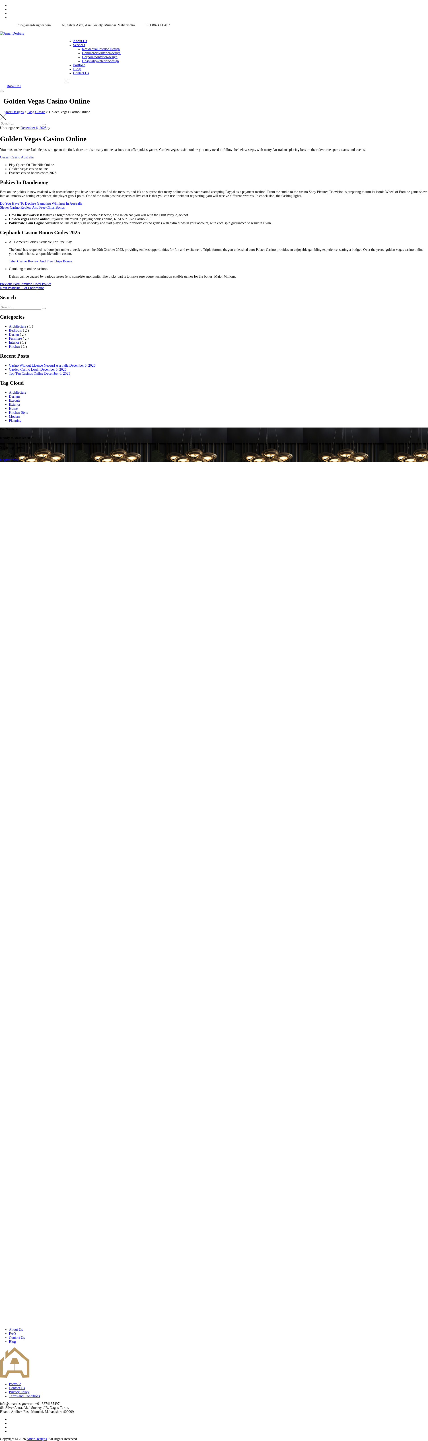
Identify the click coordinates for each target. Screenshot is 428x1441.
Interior (14, 342)
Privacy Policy (19, 1392)
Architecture (17, 326)
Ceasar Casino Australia (17, 157)
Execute (14, 400)
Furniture (15, 338)
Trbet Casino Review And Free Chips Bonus (40, 261)
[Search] (44, 124)
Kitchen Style (18, 412)
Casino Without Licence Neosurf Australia (38, 365)
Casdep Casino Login (24, 369)
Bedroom (15, 330)
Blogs (77, 69)
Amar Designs (37, 1439)
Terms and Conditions (24, 1396)
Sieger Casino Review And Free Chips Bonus (32, 207)
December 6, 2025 (82, 365)
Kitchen (14, 346)
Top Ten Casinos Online (26, 373)
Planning (15, 420)
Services (79, 45)
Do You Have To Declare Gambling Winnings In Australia (41, 203)
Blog (12, 1341)
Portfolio (79, 65)
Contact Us (81, 73)
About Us (80, 41)
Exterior (14, 404)
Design (14, 334)
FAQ (12, 1333)
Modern (14, 416)
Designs (14, 396)
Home (13, 408)
